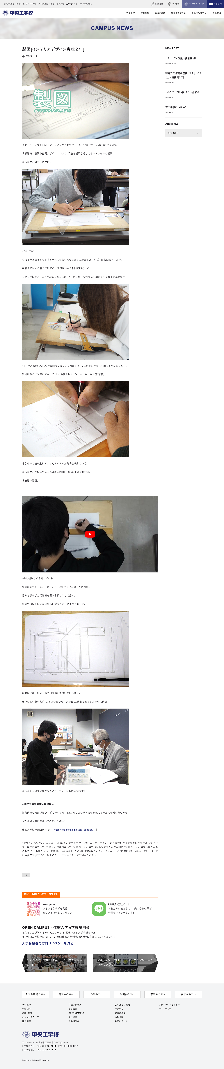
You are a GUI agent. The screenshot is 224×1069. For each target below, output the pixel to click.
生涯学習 (119, 1009)
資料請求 (72, 1009)
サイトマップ (165, 1009)
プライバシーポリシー (169, 1005)
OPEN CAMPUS (76, 1013)
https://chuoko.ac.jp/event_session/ (73, 830)
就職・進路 (27, 1013)
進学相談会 (73, 1022)
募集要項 (26, 1022)
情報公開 (119, 1017)
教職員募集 (120, 1013)
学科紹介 (26, 1009)
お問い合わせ (121, 1022)
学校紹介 (26, 1005)
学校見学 (72, 1017)
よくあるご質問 (122, 1005)
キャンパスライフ (30, 1017)
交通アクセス (74, 1005)
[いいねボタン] (26, 875)
